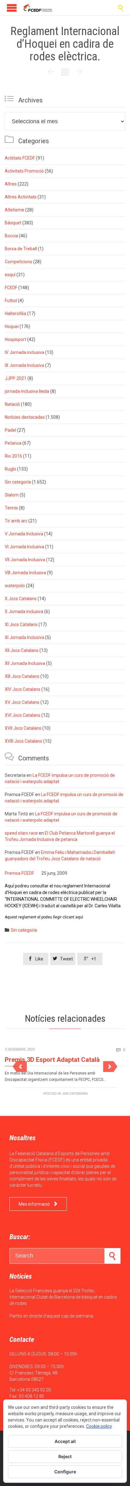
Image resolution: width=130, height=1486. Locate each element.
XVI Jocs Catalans (22, 715)
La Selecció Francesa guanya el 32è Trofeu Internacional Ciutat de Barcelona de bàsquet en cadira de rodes (63, 1297)
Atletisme (14, 209)
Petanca (13, 443)
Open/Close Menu (12, 7)
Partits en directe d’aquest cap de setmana (51, 1316)
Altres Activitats (21, 196)
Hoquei (12, 326)
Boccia (11, 235)
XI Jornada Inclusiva (24, 637)
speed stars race (21, 833)
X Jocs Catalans (21, 598)
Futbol (11, 300)
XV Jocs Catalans (22, 702)
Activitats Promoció (24, 171)
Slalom (12, 494)
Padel (10, 430)
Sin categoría (18, 481)
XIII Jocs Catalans (22, 676)
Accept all (65, 1441)
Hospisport (15, 339)
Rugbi (10, 469)
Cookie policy (99, 1426)
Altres (11, 183)
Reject (65, 1456)
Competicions (18, 261)
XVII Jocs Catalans (23, 728)
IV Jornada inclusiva (24, 352)
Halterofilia (15, 313)
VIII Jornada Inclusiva (25, 572)
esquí (10, 274)
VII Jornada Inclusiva (25, 559)
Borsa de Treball (21, 248)
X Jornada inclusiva (24, 611)
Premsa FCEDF (19, 873)
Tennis (11, 507)
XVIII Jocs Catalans (23, 741)
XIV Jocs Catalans (22, 689)
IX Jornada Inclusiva (24, 365)
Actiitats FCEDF (20, 158)
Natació (12, 404)
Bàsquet (13, 222)
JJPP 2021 (16, 378)
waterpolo (15, 585)
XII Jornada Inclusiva (25, 663)
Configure (65, 1471)
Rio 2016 (13, 456)
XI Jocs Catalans (21, 624)
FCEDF (11, 287)
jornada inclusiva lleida (27, 391)
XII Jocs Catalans (21, 650)
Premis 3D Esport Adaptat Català (52, 1059)
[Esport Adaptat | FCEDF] (38, 7)
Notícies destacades (25, 417)
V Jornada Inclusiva (24, 533)
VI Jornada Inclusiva (24, 546)
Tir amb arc (16, 520)
